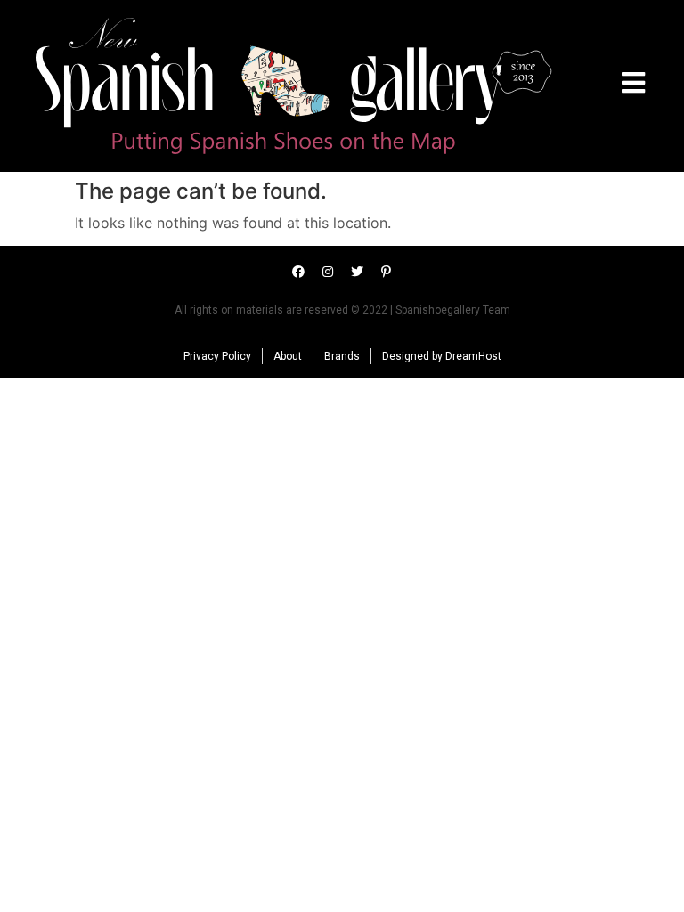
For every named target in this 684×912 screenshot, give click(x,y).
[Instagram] (327, 271)
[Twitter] (357, 271)
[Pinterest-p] (386, 271)
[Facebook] (298, 271)
